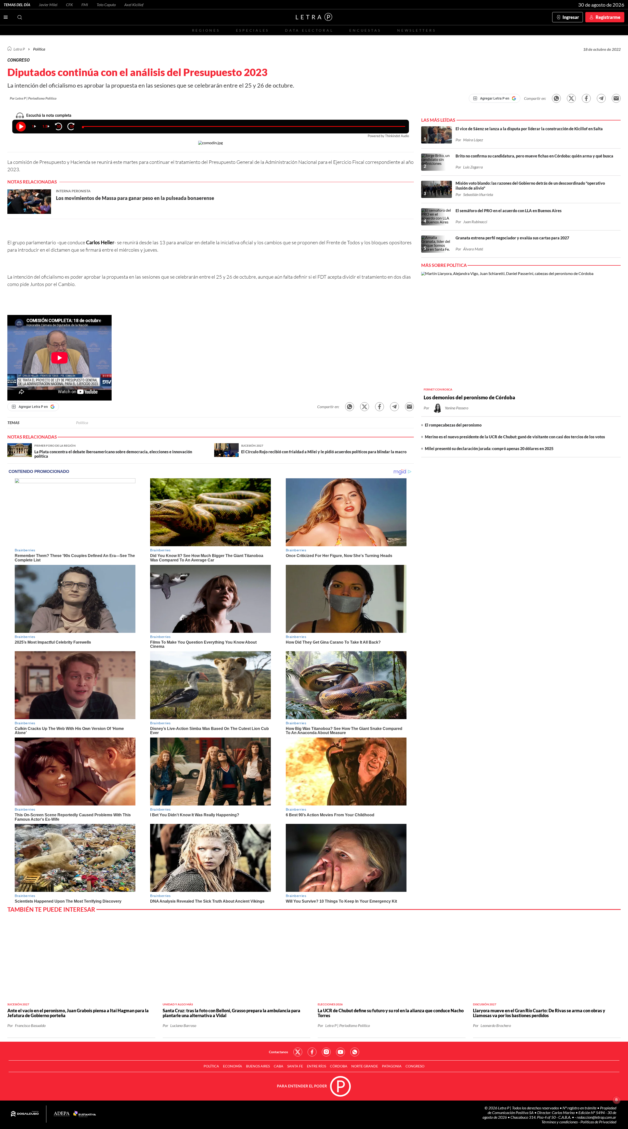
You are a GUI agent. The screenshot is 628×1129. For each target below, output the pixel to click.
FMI (84, 4)
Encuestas (365, 30)
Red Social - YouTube (340, 1052)
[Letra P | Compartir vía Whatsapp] (556, 98)
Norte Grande (364, 1066)
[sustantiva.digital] (84, 1114)
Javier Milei (48, 4)
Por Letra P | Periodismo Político (33, 98)
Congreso (415, 1066)
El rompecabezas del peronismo (453, 425)
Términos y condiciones (559, 1121)
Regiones (206, 30)
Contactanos (278, 1052)
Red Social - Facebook (312, 1052)
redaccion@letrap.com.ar (596, 1117)
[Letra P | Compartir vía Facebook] (586, 98)
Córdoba (338, 1066)
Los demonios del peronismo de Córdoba (469, 397)
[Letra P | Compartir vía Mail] (616, 98)
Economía (232, 1066)
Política (39, 49)
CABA (278, 1066)
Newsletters (416, 30)
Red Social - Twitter (298, 1052)
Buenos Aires (258, 1066)
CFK (69, 4)
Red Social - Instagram (326, 1052)
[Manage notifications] (616, 1100)
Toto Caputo (106, 4)
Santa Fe (295, 1066)
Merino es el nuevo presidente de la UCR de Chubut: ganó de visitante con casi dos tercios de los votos (515, 436)
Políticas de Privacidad (598, 1121)
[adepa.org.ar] (62, 1114)
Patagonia (392, 1066)
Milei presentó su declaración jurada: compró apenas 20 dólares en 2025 (489, 448)
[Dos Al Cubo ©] (25, 1114)
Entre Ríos (316, 1066)
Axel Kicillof (134, 4)
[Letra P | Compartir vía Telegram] (601, 98)
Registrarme (608, 17)
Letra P (19, 49)
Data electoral (309, 30)
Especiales (252, 30)
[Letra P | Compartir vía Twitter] (571, 98)
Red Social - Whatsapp (355, 1052)
